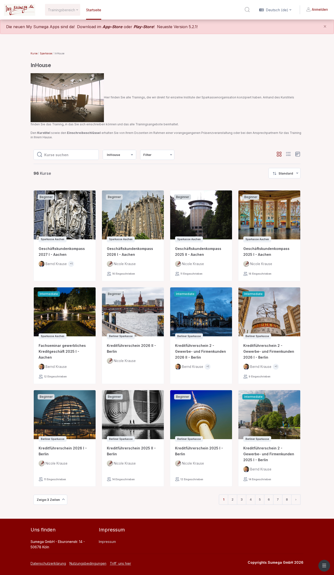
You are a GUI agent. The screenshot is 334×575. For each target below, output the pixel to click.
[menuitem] (157, 155)
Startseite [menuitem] (93, 10)
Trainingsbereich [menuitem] (61, 10)
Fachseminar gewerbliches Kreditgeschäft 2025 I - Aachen (62, 351)
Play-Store (144, 26)
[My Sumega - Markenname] (19, 10)
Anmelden (320, 9)
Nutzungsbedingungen (87, 563)
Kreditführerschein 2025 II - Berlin (131, 451)
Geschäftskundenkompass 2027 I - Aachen (62, 251)
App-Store (112, 26)
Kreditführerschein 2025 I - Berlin (199, 451)
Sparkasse (46, 53)
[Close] (325, 27)
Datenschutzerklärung (48, 563)
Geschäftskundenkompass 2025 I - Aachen (266, 251)
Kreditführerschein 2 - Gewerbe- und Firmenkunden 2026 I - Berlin (268, 351)
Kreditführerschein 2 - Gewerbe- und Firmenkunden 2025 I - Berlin (268, 454)
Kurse (34, 53)
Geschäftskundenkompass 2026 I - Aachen (130, 251)
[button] (247, 10)
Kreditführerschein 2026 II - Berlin (131, 348)
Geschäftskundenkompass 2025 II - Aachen (198, 251)
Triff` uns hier (120, 563)
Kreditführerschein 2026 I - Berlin (63, 451)
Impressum (107, 542)
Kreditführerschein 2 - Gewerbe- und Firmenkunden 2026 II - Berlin (200, 351)
